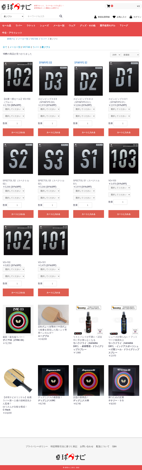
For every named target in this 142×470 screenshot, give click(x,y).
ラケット (31, 25)
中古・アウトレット (12, 32)
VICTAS (26, 47)
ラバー (19, 25)
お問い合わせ (86, 446)
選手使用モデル (107, 25)
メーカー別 (58, 25)
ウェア (72, 25)
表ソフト (45, 47)
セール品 (6, 25)
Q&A (114, 446)
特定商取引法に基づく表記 (64, 446)
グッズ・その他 (87, 25)
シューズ (44, 25)
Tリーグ (124, 25)
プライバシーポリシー (37, 446)
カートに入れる (18, 132)
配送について (102, 446)
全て (5, 47)
